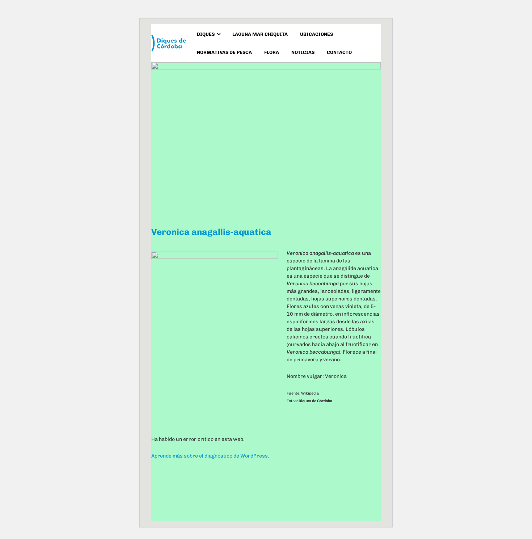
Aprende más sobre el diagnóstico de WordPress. (210, 456)
